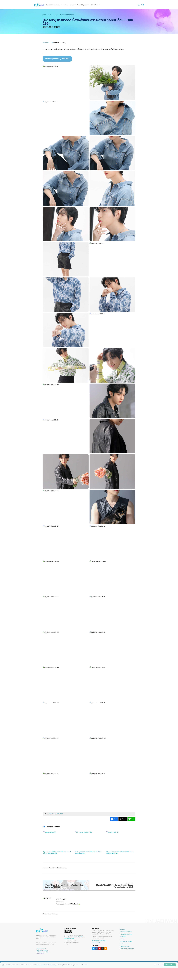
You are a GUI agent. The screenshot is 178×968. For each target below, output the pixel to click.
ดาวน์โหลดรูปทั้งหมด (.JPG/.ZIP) (57, 58)
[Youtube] (99, 948)
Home (44, 14)
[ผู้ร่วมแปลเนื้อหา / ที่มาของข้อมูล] (99, 940)
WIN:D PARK (56, 42)
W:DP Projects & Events (42, 950)
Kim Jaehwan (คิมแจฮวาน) (59, 867)
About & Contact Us (41, 948)
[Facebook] (96, 948)
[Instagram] (102, 948)
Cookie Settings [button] (40, 953)
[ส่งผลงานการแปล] (96, 942)
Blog (50, 14)
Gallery (55, 14)
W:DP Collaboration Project (43, 952)
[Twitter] (93, 948)
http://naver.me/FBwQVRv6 (56, 813)
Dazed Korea (49, 867)
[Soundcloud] (105, 948)
